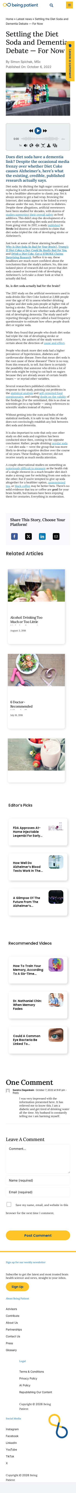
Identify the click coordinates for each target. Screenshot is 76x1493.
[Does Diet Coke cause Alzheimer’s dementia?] (38, 74)
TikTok (10, 1456)
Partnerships (14, 1329)
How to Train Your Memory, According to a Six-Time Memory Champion (28, 970)
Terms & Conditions (31, 1371)
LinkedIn (11, 1442)
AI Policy (24, 1385)
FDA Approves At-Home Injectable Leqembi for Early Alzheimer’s (27, 832)
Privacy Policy (28, 1378)
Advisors (11, 1309)
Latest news (24, 19)
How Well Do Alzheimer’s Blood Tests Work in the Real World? (27, 867)
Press (9, 1343)
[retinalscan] (56, 1030)
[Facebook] (14, 536)
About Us (12, 1322)
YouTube (11, 1449)
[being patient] (20, 5)
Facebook (12, 1436)
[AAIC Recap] (56, 892)
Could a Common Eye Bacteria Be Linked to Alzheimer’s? (26, 1040)
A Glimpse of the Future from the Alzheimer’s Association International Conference (26, 902)
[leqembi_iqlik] (56, 822)
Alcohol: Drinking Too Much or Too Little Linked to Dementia (26, 621)
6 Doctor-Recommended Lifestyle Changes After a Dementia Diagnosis (23, 709)
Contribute (12, 1315)
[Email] (56, 536)
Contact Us (13, 1336)
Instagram (12, 1429)
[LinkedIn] (42, 536)
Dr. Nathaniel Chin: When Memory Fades (27, 1005)
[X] (28, 536)
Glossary (11, 1350)
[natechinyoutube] (56, 995)
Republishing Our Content (35, 1392)
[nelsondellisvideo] (56, 960)
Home (9, 19)
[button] (70, 61)
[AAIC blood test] (56, 857)
